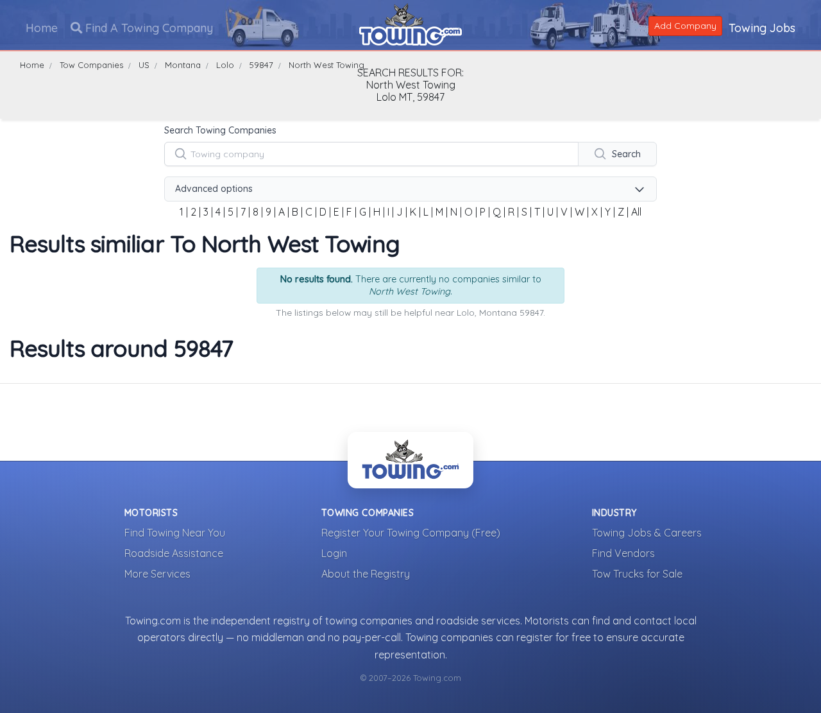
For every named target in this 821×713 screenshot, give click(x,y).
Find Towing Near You (174, 532)
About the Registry (365, 573)
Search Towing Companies (220, 130)
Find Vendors (623, 553)
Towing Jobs (762, 28)
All (636, 211)
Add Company (685, 25)
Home (42, 28)
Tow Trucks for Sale (637, 573)
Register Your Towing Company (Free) (410, 532)
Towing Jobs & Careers (647, 532)
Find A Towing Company (147, 28)
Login (334, 553)
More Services (157, 573)
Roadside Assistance (173, 553)
